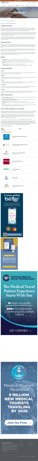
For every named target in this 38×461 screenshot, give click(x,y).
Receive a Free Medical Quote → (19, 0)
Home (1, 20)
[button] (4, 5)
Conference (30, 445)
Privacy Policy (29, 456)
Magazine (30, 441)
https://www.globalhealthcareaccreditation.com (23, 124)
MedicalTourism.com (25, 456)
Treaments (4, 20)
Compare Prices (31, 443)
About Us (22, 443)
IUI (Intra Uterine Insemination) (11, 20)
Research (22, 445)
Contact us (4, 451)
